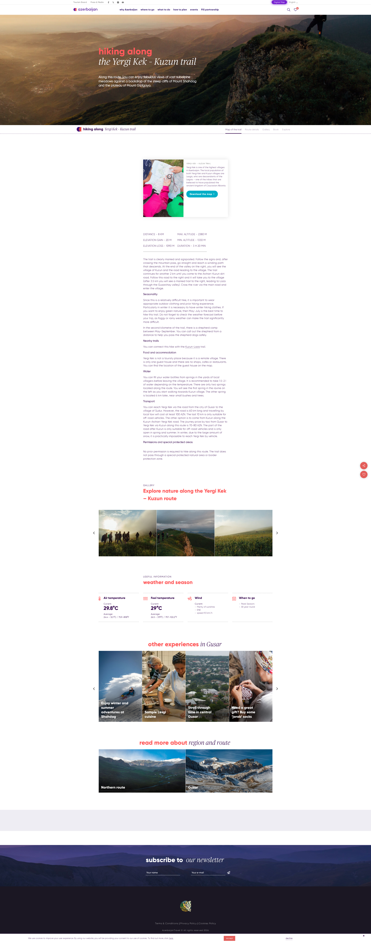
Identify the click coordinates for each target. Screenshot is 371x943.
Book (276, 129)
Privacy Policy (188, 923)
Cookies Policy (207, 923)
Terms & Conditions (166, 923)
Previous (93, 533)
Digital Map (279, 2)
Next (277, 533)
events (194, 9)
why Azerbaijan (128, 9)
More (134, 693)
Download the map (201, 194)
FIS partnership (210, 9)
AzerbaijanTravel (171, 930)
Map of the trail (233, 129)
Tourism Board (80, 2)
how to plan (180, 9)
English (292, 2)
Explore (286, 129)
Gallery (266, 129)
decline (289, 938)
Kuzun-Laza (192, 346)
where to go (147, 9)
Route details (252, 129)
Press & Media (97, 2)
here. (171, 938)
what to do (164, 9)
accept (229, 938)
